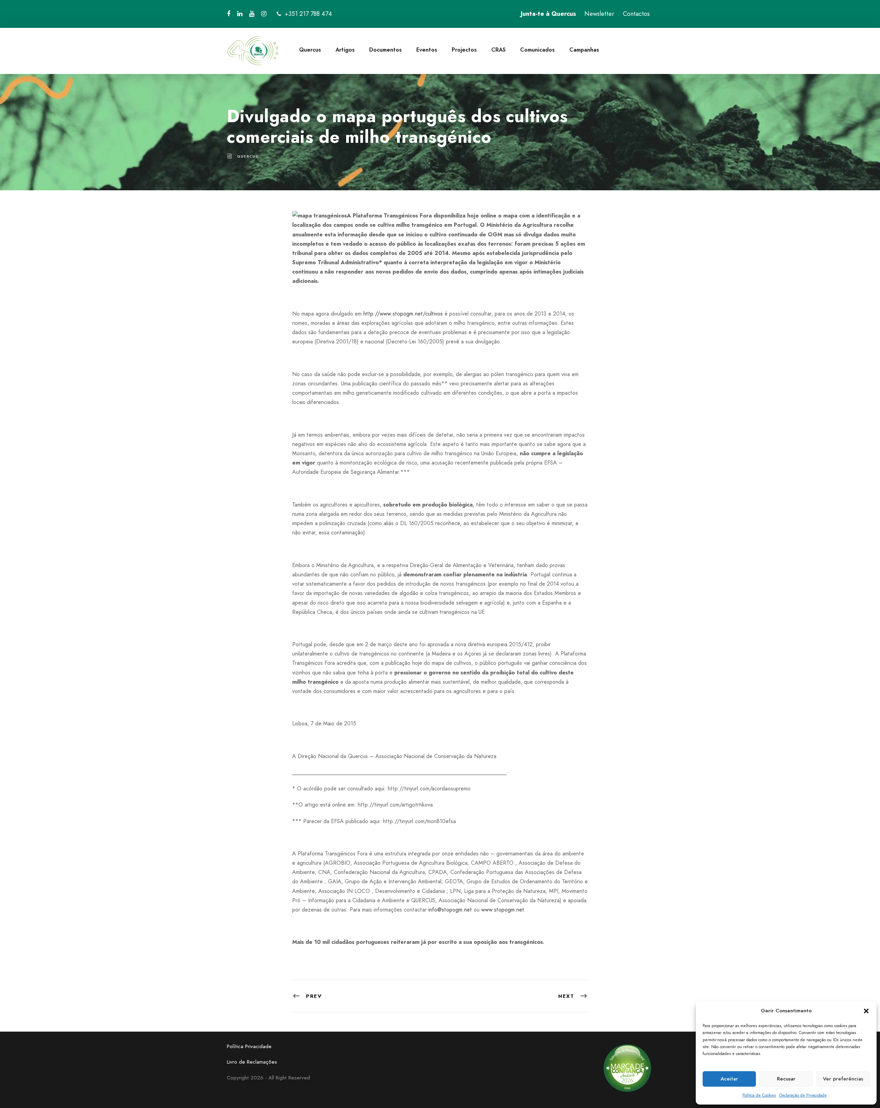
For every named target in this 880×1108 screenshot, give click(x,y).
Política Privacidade (249, 1046)
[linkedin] (239, 13)
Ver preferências (843, 1079)
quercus (247, 156)
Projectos (464, 50)
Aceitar (729, 1079)
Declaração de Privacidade (803, 1095)
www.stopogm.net (502, 910)
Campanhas (584, 50)
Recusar (786, 1079)
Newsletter (599, 13)
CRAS (498, 50)
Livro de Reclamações (252, 1062)
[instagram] (263, 13)
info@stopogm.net (450, 910)
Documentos (385, 50)
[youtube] (251, 13)
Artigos (345, 50)
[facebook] (228, 13)
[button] (866, 1011)
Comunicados (537, 50)
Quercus (310, 50)
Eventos (426, 50)
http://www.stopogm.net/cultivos (403, 314)
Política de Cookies (759, 1095)
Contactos (636, 13)
